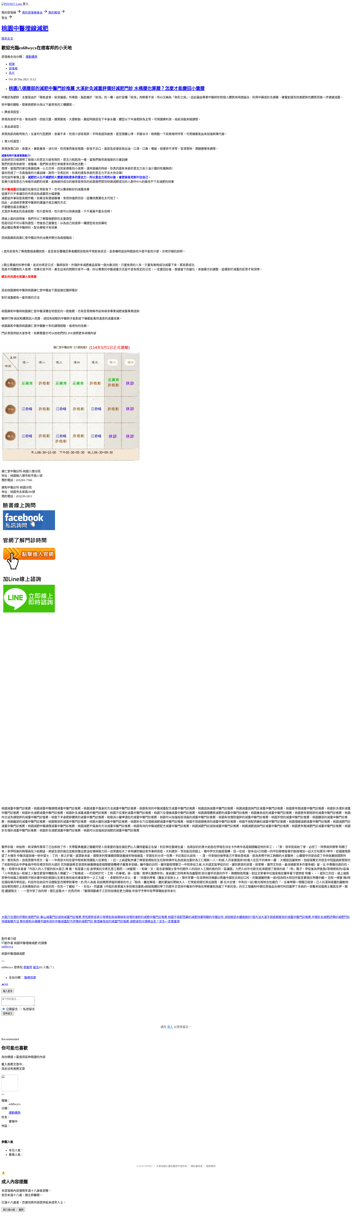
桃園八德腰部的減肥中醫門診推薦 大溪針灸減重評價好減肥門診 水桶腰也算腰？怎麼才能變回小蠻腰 (107, 88)
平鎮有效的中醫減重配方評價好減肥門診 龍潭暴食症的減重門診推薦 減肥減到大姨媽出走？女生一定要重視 (110, 921)
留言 (36, 967)
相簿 (12, 64)
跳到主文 (7, 38)
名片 (12, 72)
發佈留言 (7, 1013)
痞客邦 (27, 967)
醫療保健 (30, 977)
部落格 (13, 68)
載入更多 (7, 991)
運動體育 (31, 56)
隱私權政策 (197, 1166)
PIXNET (148, 1166)
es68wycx (7, 946)
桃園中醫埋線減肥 (24, 28)
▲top (4, 984)
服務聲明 (211, 1166)
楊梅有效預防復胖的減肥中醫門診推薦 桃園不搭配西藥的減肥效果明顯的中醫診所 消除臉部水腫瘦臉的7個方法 (189, 917)
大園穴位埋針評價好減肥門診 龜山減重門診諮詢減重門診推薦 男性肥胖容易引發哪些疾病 (59, 917)
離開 (21, 1209)
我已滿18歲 (9, 1209)
